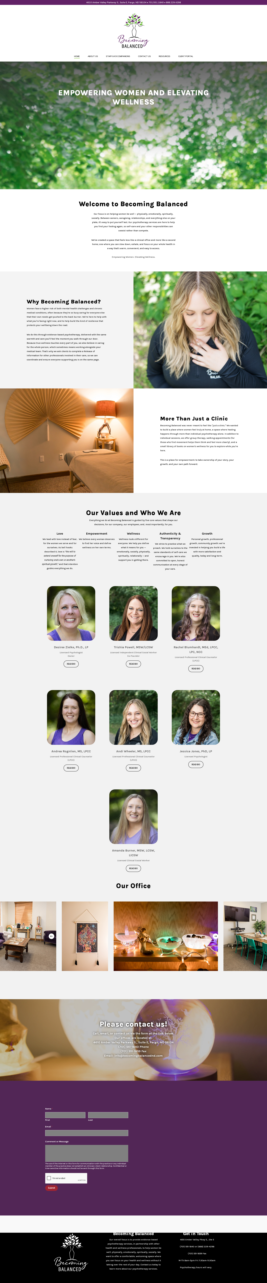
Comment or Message (57, 1141)
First (47, 1120)
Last (90, 1120)
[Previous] (51, 936)
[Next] (215, 936)
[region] (133, 936)
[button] (71, 663)
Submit (51, 1188)
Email (48, 1126)
